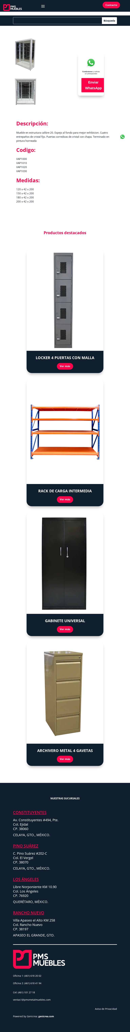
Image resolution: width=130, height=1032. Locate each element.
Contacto (111, 5)
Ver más (65, 366)
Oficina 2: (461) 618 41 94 (27, 983)
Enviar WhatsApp (93, 85)
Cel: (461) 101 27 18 (24, 992)
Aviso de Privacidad (106, 1008)
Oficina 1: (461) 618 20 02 (27, 975)
